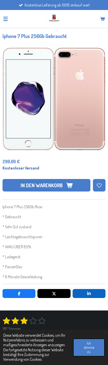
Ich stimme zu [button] (89, 347)
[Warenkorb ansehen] (102, 19)
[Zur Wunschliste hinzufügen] (99, 185)
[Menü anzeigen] (5, 19)
